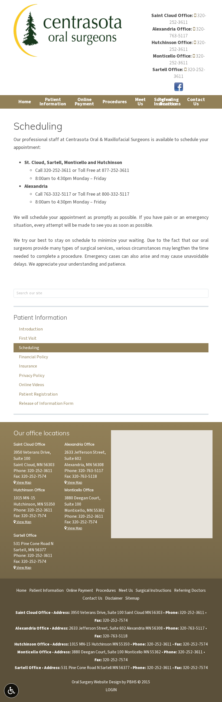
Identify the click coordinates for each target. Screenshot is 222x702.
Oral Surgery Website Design (96, 682)
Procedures (115, 101)
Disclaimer (114, 598)
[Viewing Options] (11, 690)
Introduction (31, 329)
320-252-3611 (187, 19)
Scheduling (29, 348)
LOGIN (111, 690)
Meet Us (126, 590)
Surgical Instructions (153, 590)
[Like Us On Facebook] (178, 86)
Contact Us (92, 598)
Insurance (28, 366)
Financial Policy (33, 357)
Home (24, 101)
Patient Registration (38, 394)
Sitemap (132, 598)
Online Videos (31, 385)
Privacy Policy (31, 376)
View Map (23, 482)
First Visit (28, 338)
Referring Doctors (190, 590)
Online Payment (79, 590)
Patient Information (40, 318)
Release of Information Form (46, 403)
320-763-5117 (187, 32)
